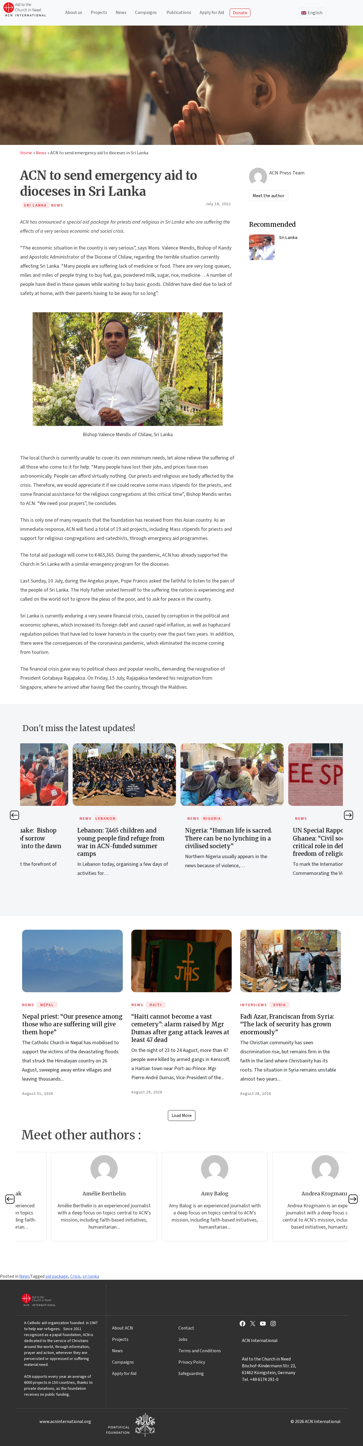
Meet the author (268, 196)
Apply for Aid (212, 12)
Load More (182, 1115)
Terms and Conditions (199, 1351)
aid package (56, 1276)
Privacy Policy (191, 1362)
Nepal (47, 1005)
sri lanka (91, 1276)
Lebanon (55, 818)
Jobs (182, 1339)
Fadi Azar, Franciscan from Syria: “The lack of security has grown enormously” (287, 1024)
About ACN (122, 1328)
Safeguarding (191, 1373)
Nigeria (162, 818)
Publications (178, 12)
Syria (279, 1005)
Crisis (75, 1276)
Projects (99, 12)
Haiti (155, 1005)
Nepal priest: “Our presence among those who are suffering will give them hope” (72, 1024)
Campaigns (146, 12)
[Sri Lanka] (262, 247)
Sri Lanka (288, 237)
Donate (240, 13)
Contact (186, 1328)
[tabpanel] (74, 816)
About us (73, 12)
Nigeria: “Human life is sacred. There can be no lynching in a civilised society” (178, 838)
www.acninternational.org (65, 1421)
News (121, 12)
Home (26, 153)
